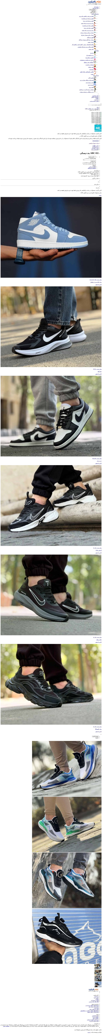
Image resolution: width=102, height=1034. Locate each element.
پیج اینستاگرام (95, 147)
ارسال (94, 165)
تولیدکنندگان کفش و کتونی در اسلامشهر (89, 1010)
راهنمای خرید (96, 1017)
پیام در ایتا (94, 149)
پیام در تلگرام (96, 145)
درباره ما (97, 99)
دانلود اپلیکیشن (95, 95)
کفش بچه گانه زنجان (94, 1009)
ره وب (89, 1032)
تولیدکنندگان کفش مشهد (93, 1012)
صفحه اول (96, 6)
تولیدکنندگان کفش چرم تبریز (92, 1005)
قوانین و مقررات (95, 1000)
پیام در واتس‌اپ (95, 148)
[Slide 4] (96, 122)
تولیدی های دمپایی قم (94, 1006)
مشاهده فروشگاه (92, 168)
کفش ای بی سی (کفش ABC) (92, 108)
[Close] (79, 136)
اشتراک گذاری (95, 736)
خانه (98, 107)
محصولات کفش (95, 14)
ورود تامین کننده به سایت (93, 1019)
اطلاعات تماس (92, 166)
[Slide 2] (96, 119)
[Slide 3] (96, 121)
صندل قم (96, 1008)
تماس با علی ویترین (94, 101)
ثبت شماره (93, 161)
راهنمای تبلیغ (96, 1018)
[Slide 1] (96, 118)
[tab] (92, 9)
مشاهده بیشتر (6, 1026)
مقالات (97, 98)
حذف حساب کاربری (94, 1021)
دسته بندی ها (96, 8)
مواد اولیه (96, 50)
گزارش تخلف (91, 157)
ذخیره (97, 737)
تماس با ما (96, 997)
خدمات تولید (96, 75)
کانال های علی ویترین (94, 1001)
